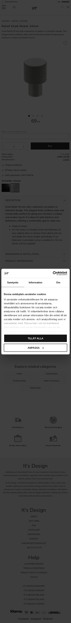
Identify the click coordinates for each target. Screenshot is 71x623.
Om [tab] (58, 282)
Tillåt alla (35, 338)
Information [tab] (35, 282)
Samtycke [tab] (12, 282)
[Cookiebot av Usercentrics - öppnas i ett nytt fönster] (52, 273)
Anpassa (34, 347)
